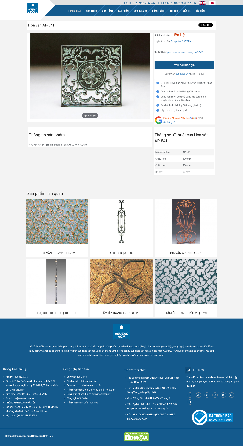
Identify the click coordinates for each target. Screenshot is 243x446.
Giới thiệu (91, 10)
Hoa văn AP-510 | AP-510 (186, 253)
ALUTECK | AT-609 (121, 253)
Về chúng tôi (169, 122)
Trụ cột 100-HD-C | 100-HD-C (57, 313)
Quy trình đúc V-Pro (77, 376)
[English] (201, 3)
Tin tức (174, 10)
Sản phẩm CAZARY (181, 41)
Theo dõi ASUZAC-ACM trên (176, 118)
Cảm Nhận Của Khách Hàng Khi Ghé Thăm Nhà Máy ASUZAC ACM (151, 416)
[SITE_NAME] (32, 8)
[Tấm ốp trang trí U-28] (186, 281)
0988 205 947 (183, 74)
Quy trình (107, 10)
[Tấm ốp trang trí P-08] (121, 281)
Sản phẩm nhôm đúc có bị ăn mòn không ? (89, 394)
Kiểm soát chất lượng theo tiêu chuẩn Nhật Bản (91, 389)
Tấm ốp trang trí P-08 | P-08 (121, 313)
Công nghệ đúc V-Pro (77, 398)
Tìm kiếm (200, 10)
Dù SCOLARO (140, 10)
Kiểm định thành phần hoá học (82, 402)
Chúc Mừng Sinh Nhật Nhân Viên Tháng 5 (148, 398)
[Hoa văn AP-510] (186, 221)
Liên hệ (186, 10)
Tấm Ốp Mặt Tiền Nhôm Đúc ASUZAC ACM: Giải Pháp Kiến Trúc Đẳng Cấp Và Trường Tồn (152, 406)
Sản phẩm (123, 10)
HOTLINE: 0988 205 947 (139, 3)
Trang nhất (74, 10)
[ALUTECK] (121, 221)
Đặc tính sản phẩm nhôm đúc (82, 381)
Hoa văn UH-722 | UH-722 (57, 253)
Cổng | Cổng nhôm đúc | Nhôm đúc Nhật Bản (30, 436)
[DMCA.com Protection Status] (136, 434)
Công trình (158, 10)
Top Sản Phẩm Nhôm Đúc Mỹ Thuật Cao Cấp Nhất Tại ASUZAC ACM (153, 379)
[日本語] (211, 3)
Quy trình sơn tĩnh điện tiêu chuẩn (84, 385)
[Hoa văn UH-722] (57, 221)
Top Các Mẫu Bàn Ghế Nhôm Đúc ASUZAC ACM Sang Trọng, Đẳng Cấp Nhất (152, 390)
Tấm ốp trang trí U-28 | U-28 (186, 313)
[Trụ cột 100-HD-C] (57, 281)
